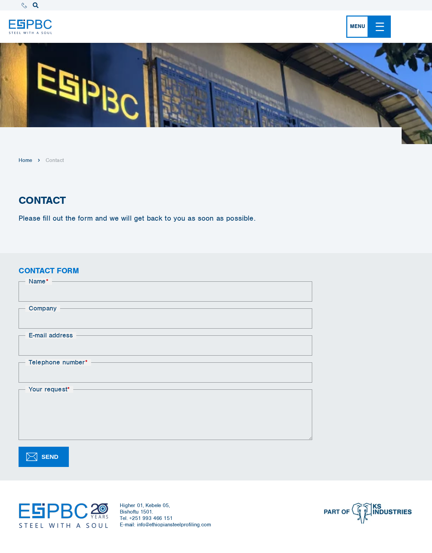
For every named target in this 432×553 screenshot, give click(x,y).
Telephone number (58, 362)
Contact (55, 160)
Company (43, 308)
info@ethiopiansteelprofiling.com (174, 524)
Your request (49, 389)
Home (25, 160)
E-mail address (51, 335)
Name (39, 281)
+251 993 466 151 (150, 518)
